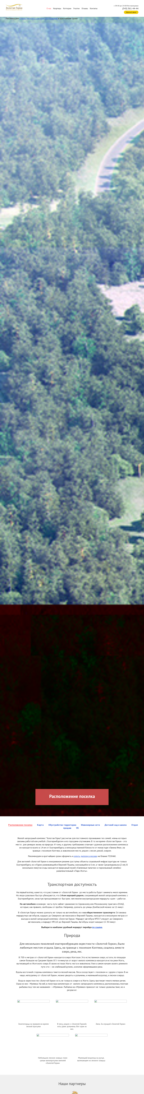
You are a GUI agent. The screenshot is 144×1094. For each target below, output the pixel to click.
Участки (76, 8)
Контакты (93, 8)
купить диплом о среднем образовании (38, 18)
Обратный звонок (131, 12)
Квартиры (57, 8)
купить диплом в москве (85, 856)
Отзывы (85, 8)
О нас (49, 8)
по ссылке (97, 927)
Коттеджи (67, 8)
